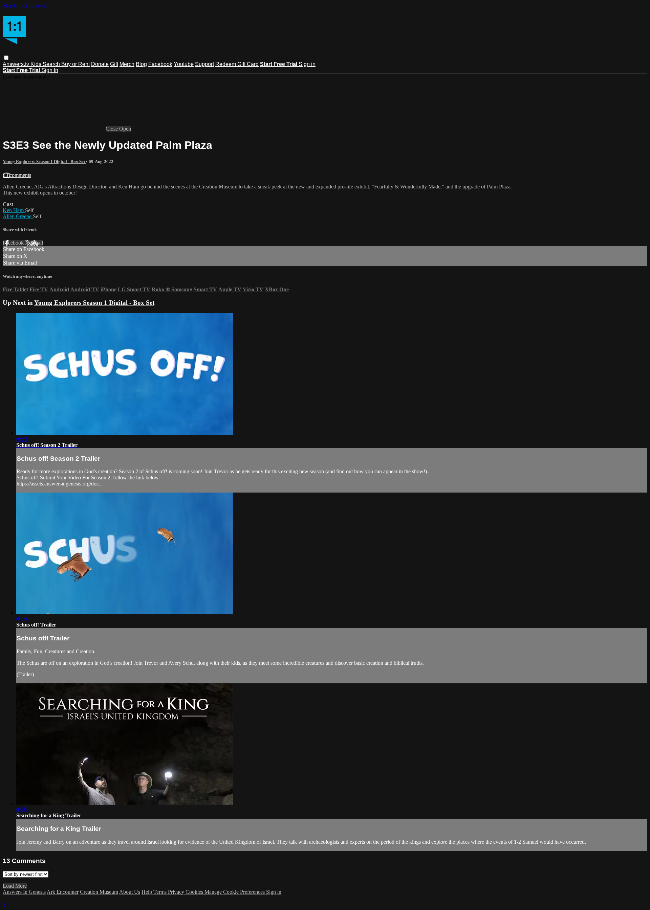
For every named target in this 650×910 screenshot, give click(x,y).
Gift (114, 64)
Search (52, 64)
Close (112, 129)
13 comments (17, 175)
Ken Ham (14, 210)
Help (147, 892)
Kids (36, 64)
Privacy (177, 892)
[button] (6, 57)
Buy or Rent (75, 64)
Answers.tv (16, 64)
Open (125, 129)
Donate (100, 64)
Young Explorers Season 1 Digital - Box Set (44, 161)
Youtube (184, 64)
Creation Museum (99, 892)
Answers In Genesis (24, 892)
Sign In (49, 70)
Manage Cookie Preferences (235, 892)
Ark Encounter (63, 892)
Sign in (307, 64)
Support (204, 64)
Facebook (160, 64)
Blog (141, 64)
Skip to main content (25, 5)
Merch (127, 64)
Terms (160, 892)
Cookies (195, 892)
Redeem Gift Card (237, 64)
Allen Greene (18, 216)
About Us (129, 892)
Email (36, 243)
